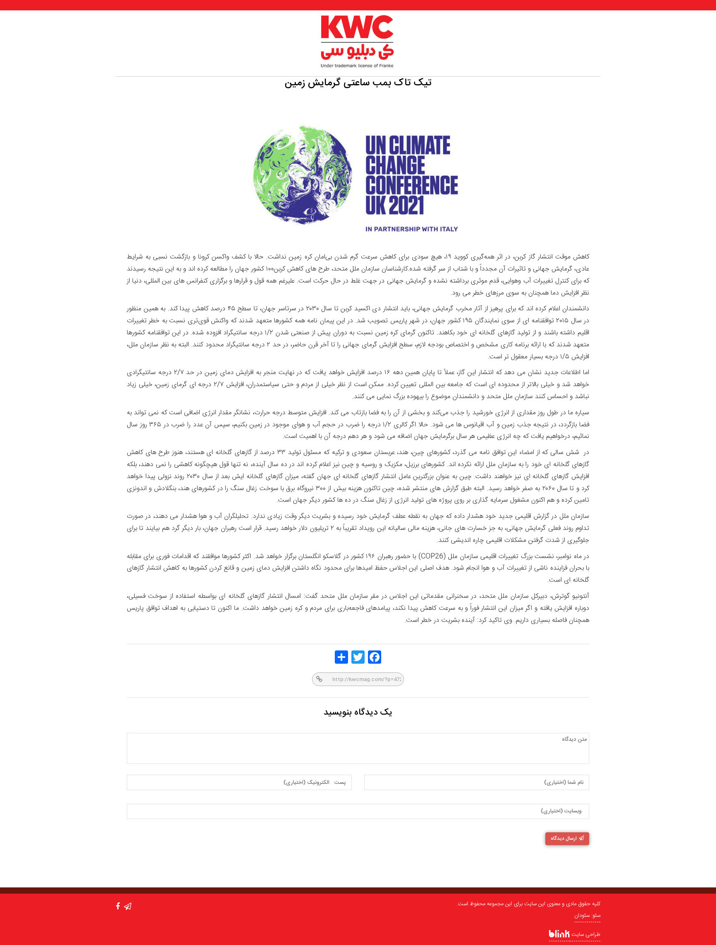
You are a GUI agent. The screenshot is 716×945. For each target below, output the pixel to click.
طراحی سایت (585, 934)
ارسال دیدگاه (564, 838)
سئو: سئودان (587, 915)
